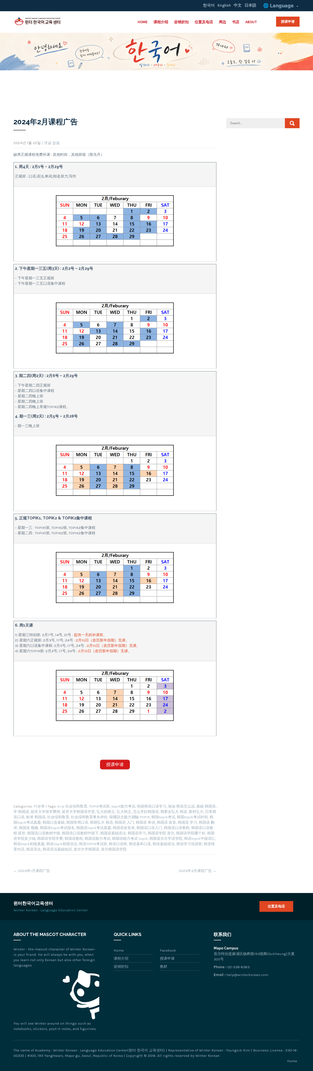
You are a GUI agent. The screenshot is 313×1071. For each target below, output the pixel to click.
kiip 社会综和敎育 (72, 806)
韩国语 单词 (145, 822)
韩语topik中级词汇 (199, 838)
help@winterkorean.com (247, 975)
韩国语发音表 (124, 828)
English (224, 5)
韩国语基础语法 (113, 833)
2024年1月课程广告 (31, 871)
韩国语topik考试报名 (57, 828)
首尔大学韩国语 (86, 849)
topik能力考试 (123, 806)
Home (143, 22)
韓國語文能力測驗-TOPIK (129, 817)
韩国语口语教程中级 (43, 833)
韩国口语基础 (54, 822)
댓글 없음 (52, 143)
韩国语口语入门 (149, 828)
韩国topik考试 (163, 817)
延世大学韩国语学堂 (78, 811)
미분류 (39, 806)
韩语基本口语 (140, 844)
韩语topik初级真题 (29, 844)
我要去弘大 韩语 (173, 811)
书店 (235, 22)
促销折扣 (181, 22)
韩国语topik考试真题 (93, 828)
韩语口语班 (118, 844)
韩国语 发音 (166, 822)
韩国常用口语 (77, 822)
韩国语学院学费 (50, 838)
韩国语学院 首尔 (161, 833)
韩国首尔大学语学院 (165, 838)
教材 (163, 966)
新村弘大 (196, 811)
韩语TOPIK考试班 (93, 844)
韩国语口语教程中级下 (80, 833)
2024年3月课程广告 (197, 871)
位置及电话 (204, 22)
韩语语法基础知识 (57, 849)
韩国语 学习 (187, 822)
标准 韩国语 (35, 817)
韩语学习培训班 (189, 844)
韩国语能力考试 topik (130, 838)
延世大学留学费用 (45, 811)
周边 (222, 22)
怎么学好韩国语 (146, 811)
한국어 (209, 5)
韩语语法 (33, 849)
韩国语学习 (137, 833)
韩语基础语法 (164, 844)
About (251, 22)
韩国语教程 (74, 838)
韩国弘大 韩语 (101, 822)
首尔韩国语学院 (114, 849)
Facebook (168, 950)
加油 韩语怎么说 (181, 806)
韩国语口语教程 (177, 828)
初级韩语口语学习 (151, 806)
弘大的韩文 (106, 811)
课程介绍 (161, 22)
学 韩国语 (21, 811)
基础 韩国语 (206, 806)
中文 (238, 5)
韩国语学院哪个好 (190, 833)
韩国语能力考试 (97, 838)
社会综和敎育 (58, 817)
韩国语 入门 (124, 822)
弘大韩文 (124, 811)
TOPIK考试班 (99, 806)
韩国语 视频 (28, 828)
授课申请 (288, 21)
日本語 (250, 5)
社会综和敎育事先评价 (89, 817)
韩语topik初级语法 (61, 844)
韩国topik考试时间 (192, 817)
